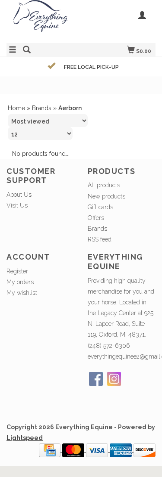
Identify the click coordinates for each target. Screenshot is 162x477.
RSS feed (99, 239)
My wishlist (21, 292)
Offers (96, 217)
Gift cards (100, 207)
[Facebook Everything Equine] (96, 379)
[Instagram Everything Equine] (114, 379)
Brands (41, 108)
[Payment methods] (50, 449)
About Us (19, 194)
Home (16, 108)
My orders (20, 282)
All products (104, 185)
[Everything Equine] (44, 20)
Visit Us (17, 205)
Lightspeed (24, 437)
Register (17, 271)
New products (106, 196)
